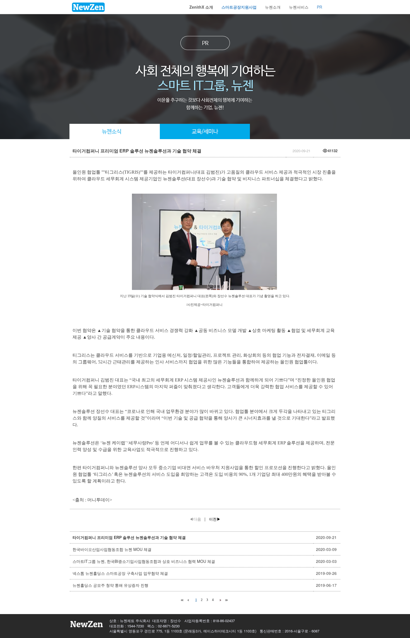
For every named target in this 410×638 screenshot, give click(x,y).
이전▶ (215, 519)
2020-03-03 (326, 561)
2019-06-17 (326, 585)
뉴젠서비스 (298, 7)
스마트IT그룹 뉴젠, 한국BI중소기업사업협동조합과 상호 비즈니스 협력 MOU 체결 (144, 561)
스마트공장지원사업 (239, 7)
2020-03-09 (326, 549)
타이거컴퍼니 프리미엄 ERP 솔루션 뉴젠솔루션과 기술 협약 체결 (129, 537)
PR (319, 7)
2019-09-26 (326, 573)
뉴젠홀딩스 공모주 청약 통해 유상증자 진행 (110, 585)
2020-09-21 (326, 537)
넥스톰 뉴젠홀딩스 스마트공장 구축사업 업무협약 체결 (120, 573)
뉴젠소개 (273, 7)
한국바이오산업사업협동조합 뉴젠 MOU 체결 (112, 549)
